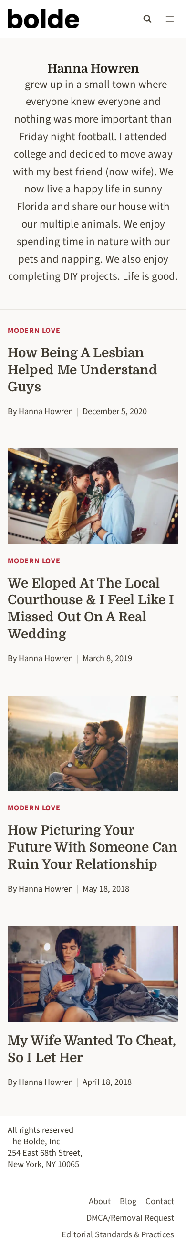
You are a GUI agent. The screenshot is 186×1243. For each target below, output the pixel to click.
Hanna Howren (46, 411)
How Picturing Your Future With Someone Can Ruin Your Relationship (92, 847)
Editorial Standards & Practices (118, 1234)
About (100, 1201)
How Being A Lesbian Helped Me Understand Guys (82, 370)
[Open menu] (169, 18)
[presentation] (93, 496)
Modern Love (34, 330)
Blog (128, 1201)
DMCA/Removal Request (130, 1218)
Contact (159, 1201)
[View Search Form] (147, 19)
